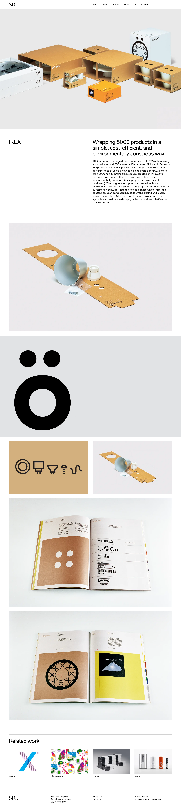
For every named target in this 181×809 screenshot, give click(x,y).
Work (95, 4)
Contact (116, 4)
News (126, 4)
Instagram (97, 796)
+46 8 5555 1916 (58, 802)
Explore (145, 4)
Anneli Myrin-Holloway (61, 799)
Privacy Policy (141, 796)
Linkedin (97, 799)
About (105, 4)
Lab (135, 4)
